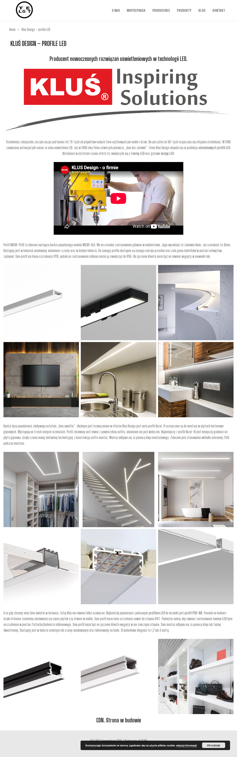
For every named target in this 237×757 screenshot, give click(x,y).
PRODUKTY (184, 10)
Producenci (161, 10)
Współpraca (136, 10)
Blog (202, 10)
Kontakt (218, 10)
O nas (116, 10)
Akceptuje (213, 745)
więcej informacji (186, 745)
